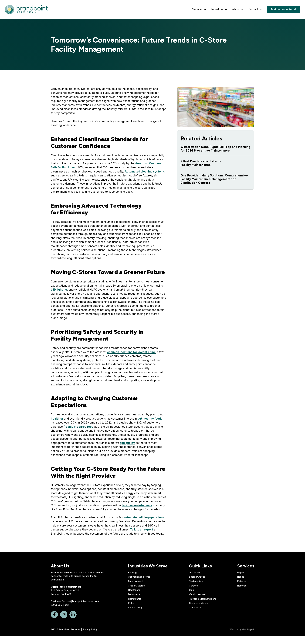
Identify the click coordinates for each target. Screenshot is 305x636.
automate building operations (144, 517)
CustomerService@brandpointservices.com (75, 601)
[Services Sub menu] (205, 9)
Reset (240, 576)
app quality (127, 442)
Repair (240, 572)
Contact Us (195, 607)
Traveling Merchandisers (202, 598)
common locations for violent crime (131, 352)
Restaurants (134, 598)
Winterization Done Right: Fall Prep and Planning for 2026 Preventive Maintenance (215, 148)
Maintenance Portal (283, 9)
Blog (191, 589)
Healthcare (134, 589)
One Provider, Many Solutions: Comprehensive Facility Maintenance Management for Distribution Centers (214, 179)
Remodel (242, 585)
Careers (193, 585)
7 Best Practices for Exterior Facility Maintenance (201, 163)
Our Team (194, 572)
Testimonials (196, 581)
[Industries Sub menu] (226, 9)
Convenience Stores (139, 576)
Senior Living (135, 607)
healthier (57, 418)
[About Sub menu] (242, 9)
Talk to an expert (141, 529)
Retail (131, 603)
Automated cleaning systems (145, 171)
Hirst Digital (248, 629)
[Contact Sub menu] (260, 9)
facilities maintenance (137, 505)
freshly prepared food (78, 426)
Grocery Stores (136, 585)
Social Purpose (197, 576)
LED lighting (59, 289)
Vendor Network (198, 594)
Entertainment (135, 581)
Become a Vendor (199, 603)
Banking (132, 572)
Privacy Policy (90, 629)
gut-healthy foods (150, 418)
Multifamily (134, 594)
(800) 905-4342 (60, 604)
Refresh (241, 581)
